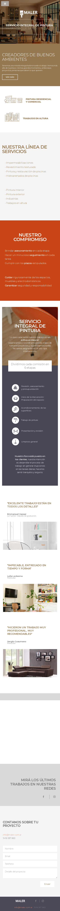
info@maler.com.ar (12, 835)
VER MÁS (10, 77)
